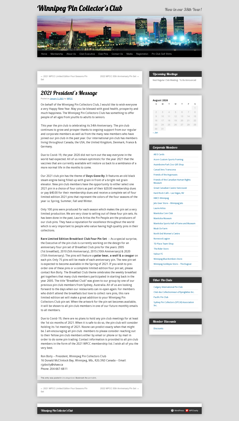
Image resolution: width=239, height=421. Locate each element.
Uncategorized (68, 377)
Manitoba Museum (163, 218)
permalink (92, 377)
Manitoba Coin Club (163, 213)
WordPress (179, 410)
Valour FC (158, 254)
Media (129, 53)
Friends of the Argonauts (165, 175)
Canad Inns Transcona (165, 169)
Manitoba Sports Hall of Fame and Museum (174, 223)
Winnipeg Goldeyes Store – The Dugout (172, 264)
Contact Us (117, 53)
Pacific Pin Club (161, 297)
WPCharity (193, 410)
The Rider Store (161, 249)
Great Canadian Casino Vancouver (170, 188)
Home (44, 53)
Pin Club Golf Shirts (162, 53)
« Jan (155, 132)
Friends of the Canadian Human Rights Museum (172, 181)
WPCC (70, 98)
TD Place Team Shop (164, 244)
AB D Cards (159, 154)
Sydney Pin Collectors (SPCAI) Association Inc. (174, 304)
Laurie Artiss (160, 208)
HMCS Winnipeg (161, 198)
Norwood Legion (162, 239)
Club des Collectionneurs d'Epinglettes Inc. (174, 292)
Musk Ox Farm (160, 228)
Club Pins (103, 53)
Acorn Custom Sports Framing (168, 159)
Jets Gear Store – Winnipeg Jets (168, 203)
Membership (57, 53)
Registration (142, 53)
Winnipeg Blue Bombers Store (168, 259)
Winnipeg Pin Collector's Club (79, 8)
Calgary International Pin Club (168, 287)
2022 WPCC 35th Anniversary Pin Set (119, 76)
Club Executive (87, 53)
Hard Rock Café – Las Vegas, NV (169, 193)
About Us (71, 53)
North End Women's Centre (167, 233)
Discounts (158, 328)
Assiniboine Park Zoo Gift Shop (169, 164)
